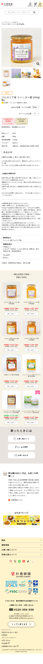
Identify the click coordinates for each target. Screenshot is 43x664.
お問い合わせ (23, 455)
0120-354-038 (24, 609)
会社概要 (4, 643)
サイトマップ (6, 630)
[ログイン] (30, 4)
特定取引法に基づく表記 (10, 632)
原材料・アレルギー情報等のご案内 (15, 103)
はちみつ (15, 22)
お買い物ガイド (23, 439)
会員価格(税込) (8, 121)
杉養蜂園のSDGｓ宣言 (9, 646)
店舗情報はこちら (17, 500)
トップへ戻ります (20, 624)
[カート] (35, 4)
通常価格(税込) (21, 121)
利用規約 (4, 635)
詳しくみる (11, 313)
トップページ (6, 22)
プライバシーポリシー (9, 637)
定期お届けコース (9, 554)
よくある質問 (22, 447)
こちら (29, 618)
